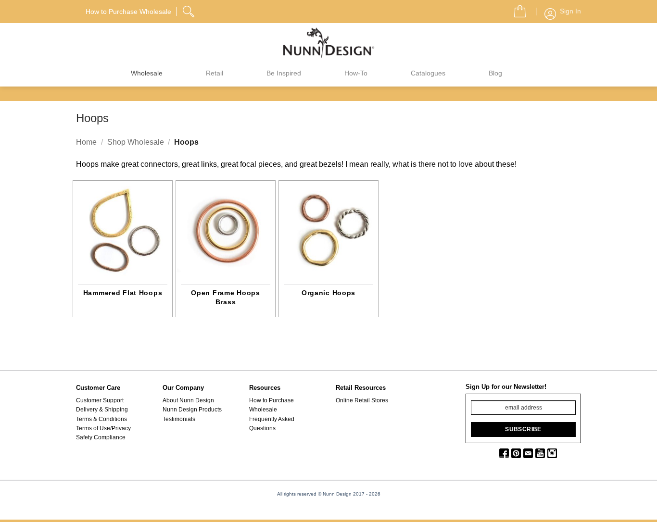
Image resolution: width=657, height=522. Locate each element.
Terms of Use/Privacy (103, 428)
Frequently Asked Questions (271, 424)
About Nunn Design (188, 400)
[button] (516, 8)
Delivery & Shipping (102, 409)
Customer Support (100, 400)
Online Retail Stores (362, 400)
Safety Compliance (101, 437)
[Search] (189, 10)
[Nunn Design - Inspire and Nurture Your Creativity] (328, 42)
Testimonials (179, 419)
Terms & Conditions (101, 419)
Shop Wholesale (135, 142)
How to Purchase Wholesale (271, 405)
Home (86, 142)
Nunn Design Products (192, 409)
